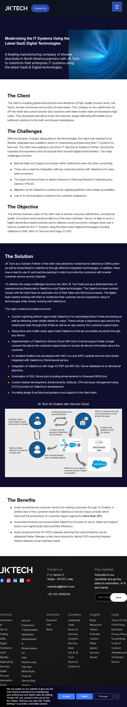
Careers (94, 638)
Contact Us (40, 8)
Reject (84, 696)
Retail (49, 629)
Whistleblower (119, 652)
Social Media (118, 638)
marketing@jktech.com (60, 586)
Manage (103, 696)
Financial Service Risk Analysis (28, 681)
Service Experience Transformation (30, 625)
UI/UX (3, 652)
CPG (48, 624)
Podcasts (95, 634)
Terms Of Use (119, 620)
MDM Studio (28, 671)
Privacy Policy (119, 634)
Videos (94, 629)
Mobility (4, 657)
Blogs (93, 620)
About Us (73, 661)
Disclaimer (117, 629)
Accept (66, 696)
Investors (73, 638)
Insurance (51, 620)
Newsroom (96, 624)
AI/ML (3, 638)
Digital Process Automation (6, 676)
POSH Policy (118, 624)
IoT (23, 652)
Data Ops (27, 666)
